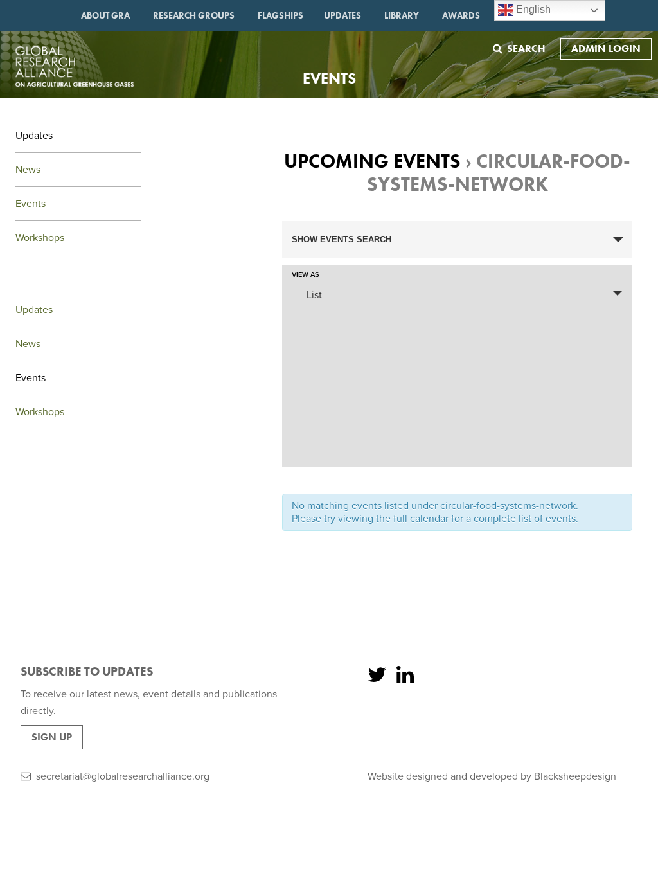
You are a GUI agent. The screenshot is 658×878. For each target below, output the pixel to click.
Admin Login (606, 48)
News (27, 169)
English (532, 9)
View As (305, 274)
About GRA (105, 15)
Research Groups (194, 15)
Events (30, 203)
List (314, 295)
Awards (461, 15)
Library (401, 15)
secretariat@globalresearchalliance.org (122, 776)
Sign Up (51, 737)
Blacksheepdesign (575, 776)
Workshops (39, 237)
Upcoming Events (372, 161)
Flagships (280, 15)
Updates (342, 15)
